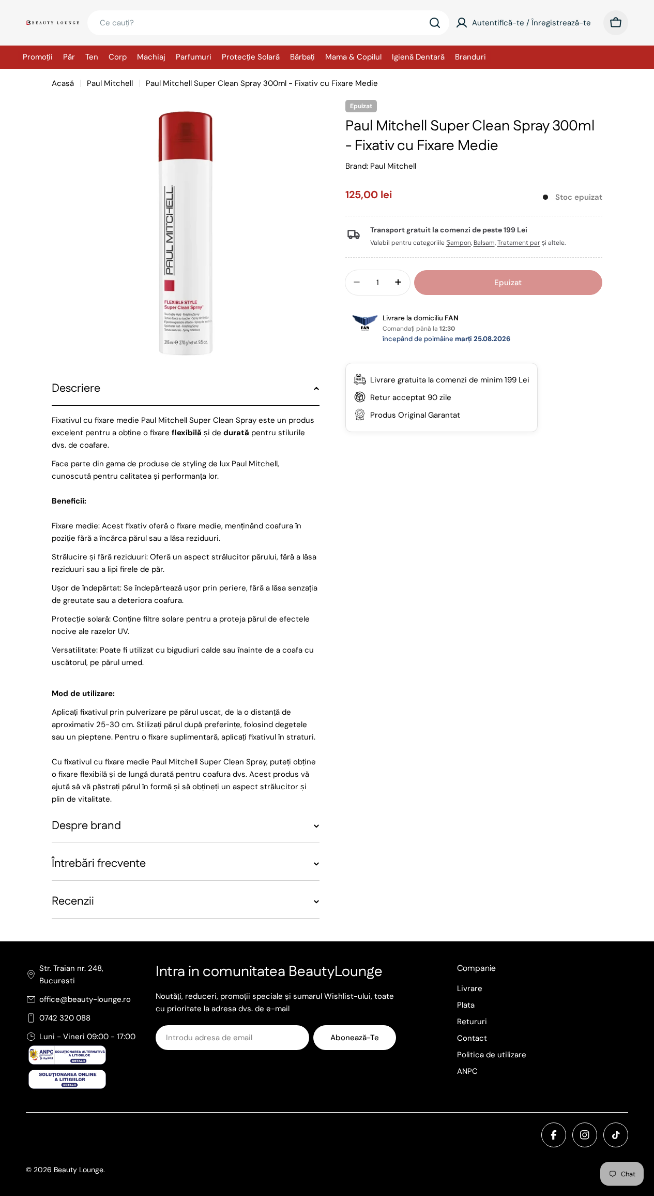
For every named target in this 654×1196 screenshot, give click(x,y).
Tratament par (518, 243)
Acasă (63, 83)
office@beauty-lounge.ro (85, 999)
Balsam (484, 243)
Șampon (458, 243)
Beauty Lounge (78, 1169)
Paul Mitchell (110, 83)
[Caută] (435, 23)
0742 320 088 (64, 1018)
